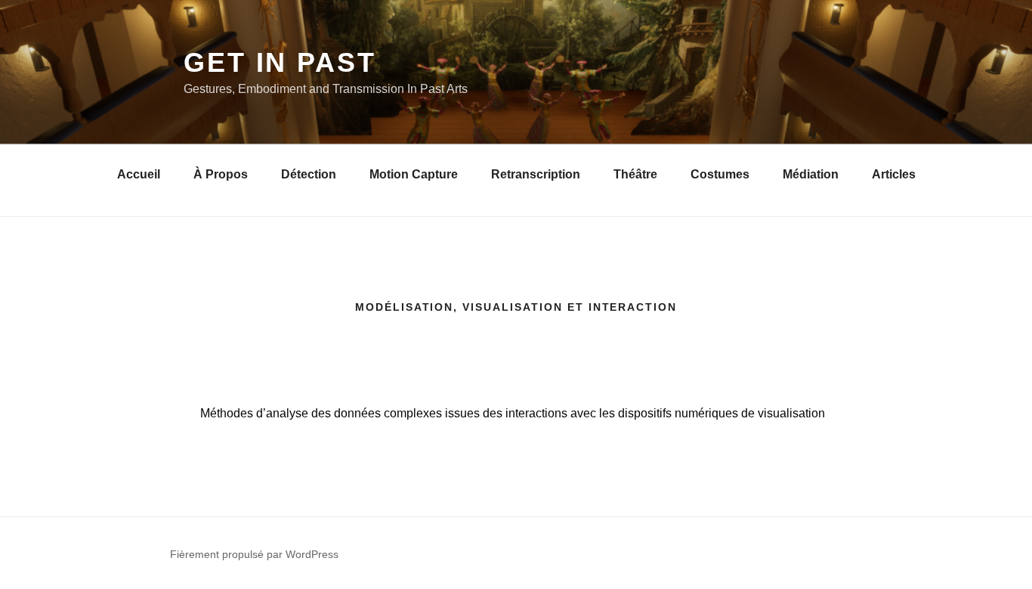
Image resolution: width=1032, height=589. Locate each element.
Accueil (138, 174)
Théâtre (635, 174)
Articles (894, 174)
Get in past (280, 62)
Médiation (811, 174)
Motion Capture (413, 174)
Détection (308, 174)
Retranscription (535, 174)
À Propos (220, 174)
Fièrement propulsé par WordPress (254, 554)
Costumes (720, 174)
